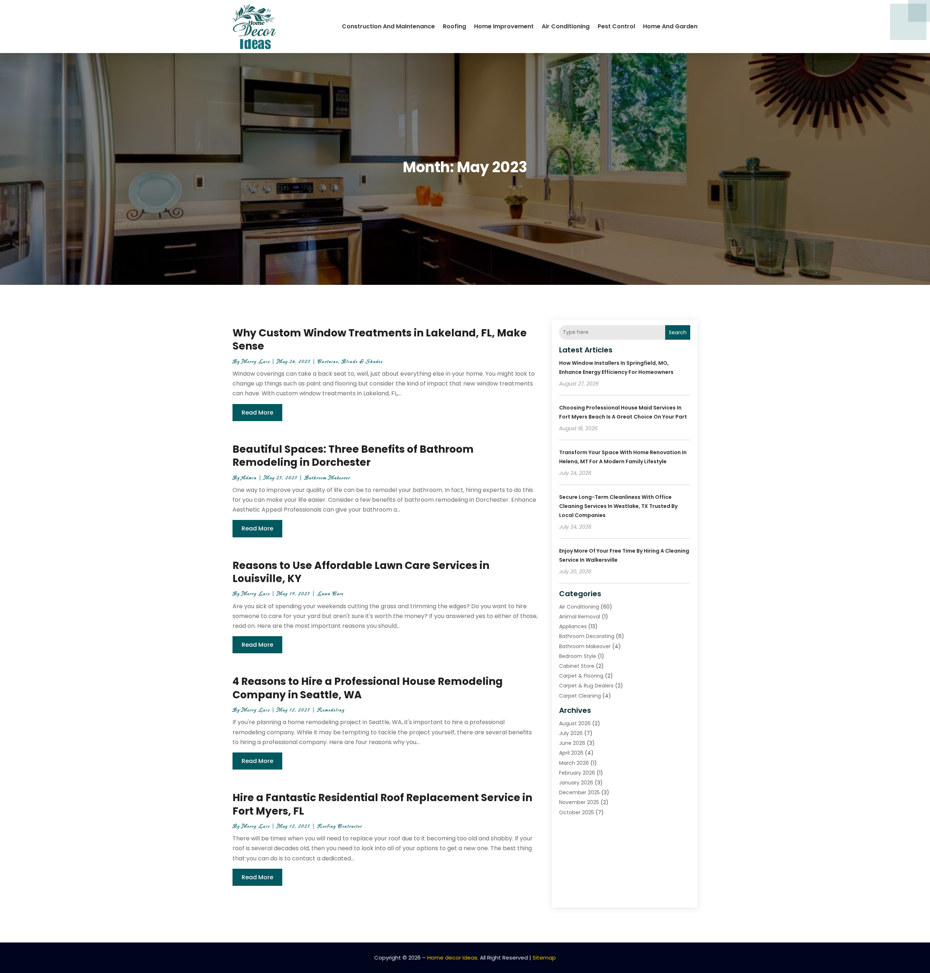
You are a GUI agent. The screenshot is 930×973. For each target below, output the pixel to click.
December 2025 (579, 792)
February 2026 (577, 772)
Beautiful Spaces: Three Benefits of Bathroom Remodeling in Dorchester (353, 455)
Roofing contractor (339, 826)
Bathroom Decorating (586, 636)
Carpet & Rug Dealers (586, 685)
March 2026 (574, 763)
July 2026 (571, 733)
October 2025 (576, 812)
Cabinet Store (576, 666)
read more (257, 412)
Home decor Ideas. (452, 957)
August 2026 (575, 723)
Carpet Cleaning (580, 695)
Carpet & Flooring (581, 675)
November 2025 (579, 802)
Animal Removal (579, 616)
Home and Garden (670, 26)
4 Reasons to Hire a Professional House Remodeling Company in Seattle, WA (367, 688)
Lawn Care (330, 594)
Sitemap (544, 957)
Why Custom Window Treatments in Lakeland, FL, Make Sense (379, 339)
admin (249, 478)
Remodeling (331, 710)
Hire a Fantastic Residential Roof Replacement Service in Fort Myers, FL (382, 804)
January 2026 (576, 782)
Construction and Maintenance (388, 26)
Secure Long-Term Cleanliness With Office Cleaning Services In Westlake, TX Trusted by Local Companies (618, 506)
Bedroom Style (577, 656)
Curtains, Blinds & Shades (350, 362)
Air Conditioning (566, 26)
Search (678, 332)
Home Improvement (504, 26)
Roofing (454, 26)
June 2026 (572, 743)
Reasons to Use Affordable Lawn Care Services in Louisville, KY (360, 572)
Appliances (573, 626)
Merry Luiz (256, 362)
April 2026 (571, 752)
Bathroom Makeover (327, 478)
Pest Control (616, 26)
